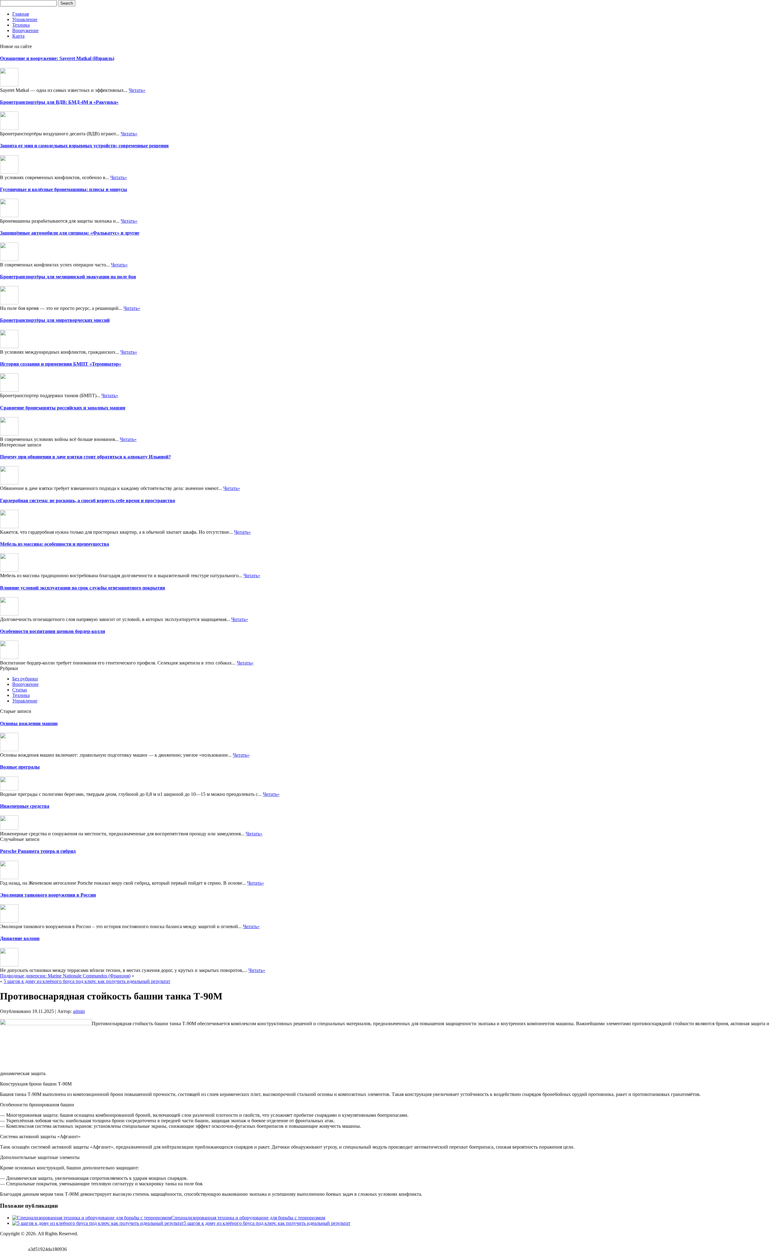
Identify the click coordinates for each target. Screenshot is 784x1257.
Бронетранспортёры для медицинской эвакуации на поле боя (68, 276)
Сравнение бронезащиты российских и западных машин (62, 407)
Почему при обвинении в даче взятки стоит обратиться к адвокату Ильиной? (85, 456)
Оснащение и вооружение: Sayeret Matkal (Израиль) (57, 58)
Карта (18, 36)
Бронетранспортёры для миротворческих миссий (55, 320)
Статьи (19, 689)
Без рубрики (25, 678)
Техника (21, 25)
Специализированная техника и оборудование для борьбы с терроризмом (248, 1217)
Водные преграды (20, 767)
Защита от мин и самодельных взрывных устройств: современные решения (84, 145)
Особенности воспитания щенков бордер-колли (52, 631)
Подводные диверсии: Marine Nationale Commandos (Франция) (65, 975)
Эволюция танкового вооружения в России (48, 895)
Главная (20, 14)
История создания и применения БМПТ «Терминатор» (60, 364)
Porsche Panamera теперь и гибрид (38, 851)
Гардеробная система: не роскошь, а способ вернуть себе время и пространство (87, 500)
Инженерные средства (24, 806)
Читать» (137, 90)
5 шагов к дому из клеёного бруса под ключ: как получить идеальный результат (87, 981)
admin (79, 1011)
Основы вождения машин (29, 723)
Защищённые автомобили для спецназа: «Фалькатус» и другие (69, 232)
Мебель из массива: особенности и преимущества (54, 544)
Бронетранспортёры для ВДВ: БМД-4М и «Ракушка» (59, 102)
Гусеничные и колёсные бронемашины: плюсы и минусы (63, 189)
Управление (24, 19)
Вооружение (25, 30)
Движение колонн (20, 938)
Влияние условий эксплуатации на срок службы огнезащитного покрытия (82, 587)
